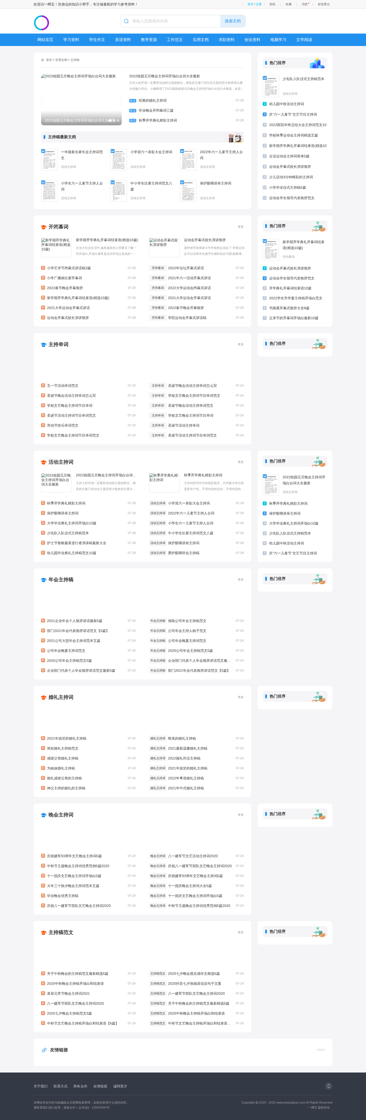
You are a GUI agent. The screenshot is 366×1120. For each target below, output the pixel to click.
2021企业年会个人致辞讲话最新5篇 (89, 621)
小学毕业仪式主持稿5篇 (287, 187)
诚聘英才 (120, 1086)
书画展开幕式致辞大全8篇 (289, 308)
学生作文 (97, 40)
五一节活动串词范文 (89, 386)
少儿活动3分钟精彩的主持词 (291, 177)
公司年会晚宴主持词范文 (89, 651)
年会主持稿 (61, 579)
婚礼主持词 (61, 697)
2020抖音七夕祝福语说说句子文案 (194, 984)
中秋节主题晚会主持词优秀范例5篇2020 (89, 866)
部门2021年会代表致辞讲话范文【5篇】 (89, 631)
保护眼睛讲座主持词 (215, 183)
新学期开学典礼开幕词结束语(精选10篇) (298, 146)
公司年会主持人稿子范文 (187, 631)
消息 (305, 4)
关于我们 (41, 1086)
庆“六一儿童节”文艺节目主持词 (293, 114)
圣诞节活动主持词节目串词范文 (89, 415)
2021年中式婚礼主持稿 (186, 788)
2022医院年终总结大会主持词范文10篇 (297, 126)
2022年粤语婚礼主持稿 (186, 778)
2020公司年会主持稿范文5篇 (89, 661)
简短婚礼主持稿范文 (89, 748)
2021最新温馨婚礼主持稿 (187, 748)
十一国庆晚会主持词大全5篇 (190, 886)
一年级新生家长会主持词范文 (82, 155)
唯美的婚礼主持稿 (182, 738)
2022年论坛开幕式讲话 (186, 268)
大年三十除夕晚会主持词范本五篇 (89, 886)
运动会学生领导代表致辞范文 (291, 198)
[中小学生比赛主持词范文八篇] (119, 191)
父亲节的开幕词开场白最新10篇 (293, 318)
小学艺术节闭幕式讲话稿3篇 (89, 268)
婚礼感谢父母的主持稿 (89, 778)
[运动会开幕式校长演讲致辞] (164, 247)
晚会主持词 (61, 814)
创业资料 (252, 40)
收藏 (289, 4)
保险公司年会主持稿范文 (187, 621)
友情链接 (59, 1049)
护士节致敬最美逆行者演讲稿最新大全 (89, 543)
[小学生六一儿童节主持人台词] (49, 191)
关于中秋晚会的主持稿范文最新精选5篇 (89, 974)
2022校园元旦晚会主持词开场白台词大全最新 (164, 76)
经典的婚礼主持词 (187, 100)
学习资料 (71, 40)
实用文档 (201, 40)
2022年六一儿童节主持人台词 (221, 155)
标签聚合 (324, 4)
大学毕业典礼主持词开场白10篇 (89, 523)
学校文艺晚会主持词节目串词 (89, 405)
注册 (259, 4)
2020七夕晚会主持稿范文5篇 (89, 1013)
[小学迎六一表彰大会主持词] (119, 159)
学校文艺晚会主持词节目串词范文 (89, 435)
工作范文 (175, 40)
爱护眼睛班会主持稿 (183, 553)
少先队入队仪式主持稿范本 (303, 79)
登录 (250, 4)
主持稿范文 (61, 932)
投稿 (272, 4)
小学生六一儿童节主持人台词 (82, 186)
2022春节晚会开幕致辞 (89, 288)
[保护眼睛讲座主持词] (188, 191)
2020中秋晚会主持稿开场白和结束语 (89, 984)
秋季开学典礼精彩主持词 (187, 120)
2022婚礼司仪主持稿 (184, 758)
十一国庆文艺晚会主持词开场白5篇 (89, 876)
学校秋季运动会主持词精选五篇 (293, 135)
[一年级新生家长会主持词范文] (49, 159)
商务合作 (80, 1086)
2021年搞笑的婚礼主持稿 (89, 738)
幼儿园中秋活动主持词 (286, 104)
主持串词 (58, 344)
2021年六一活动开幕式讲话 (189, 278)
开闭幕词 (58, 226)
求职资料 (227, 40)
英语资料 (123, 40)
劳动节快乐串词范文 (89, 425)
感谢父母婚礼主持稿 (89, 758)
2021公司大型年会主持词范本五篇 (89, 641)
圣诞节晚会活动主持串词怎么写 (89, 396)
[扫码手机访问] (328, 1086)
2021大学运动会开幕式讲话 (89, 308)
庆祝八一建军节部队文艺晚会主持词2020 (89, 906)
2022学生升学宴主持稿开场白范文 (295, 298)
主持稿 (74, 60)
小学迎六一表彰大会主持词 (151, 152)
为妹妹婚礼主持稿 (89, 768)
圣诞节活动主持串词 (183, 425)
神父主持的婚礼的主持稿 (89, 788)
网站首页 (45, 40)
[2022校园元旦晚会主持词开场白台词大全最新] (56, 483)
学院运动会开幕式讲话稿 (187, 318)
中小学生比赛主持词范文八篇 (151, 186)
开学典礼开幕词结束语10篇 (290, 288)
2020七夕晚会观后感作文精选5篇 (194, 974)
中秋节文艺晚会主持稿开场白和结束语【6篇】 (89, 1023)
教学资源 (149, 40)
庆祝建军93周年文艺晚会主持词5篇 (89, 856)
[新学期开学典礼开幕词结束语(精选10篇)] (56, 247)
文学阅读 (304, 40)
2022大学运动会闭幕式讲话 (189, 288)
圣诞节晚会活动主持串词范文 (190, 405)
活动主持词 (68, 167)
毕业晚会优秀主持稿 (89, 896)
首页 (49, 60)
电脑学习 (278, 40)
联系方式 (60, 1086)
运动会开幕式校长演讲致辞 (290, 167)
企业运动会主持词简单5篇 (289, 156)
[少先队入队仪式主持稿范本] (271, 86)
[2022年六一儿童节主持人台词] (188, 159)
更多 (241, 226)
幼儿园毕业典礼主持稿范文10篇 (89, 553)
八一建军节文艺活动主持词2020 (193, 856)
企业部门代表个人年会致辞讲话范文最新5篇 (89, 670)
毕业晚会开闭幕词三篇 (187, 110)
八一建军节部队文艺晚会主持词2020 (89, 1003)
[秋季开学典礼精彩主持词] (164, 483)
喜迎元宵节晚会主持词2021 (89, 993)
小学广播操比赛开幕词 (89, 278)
